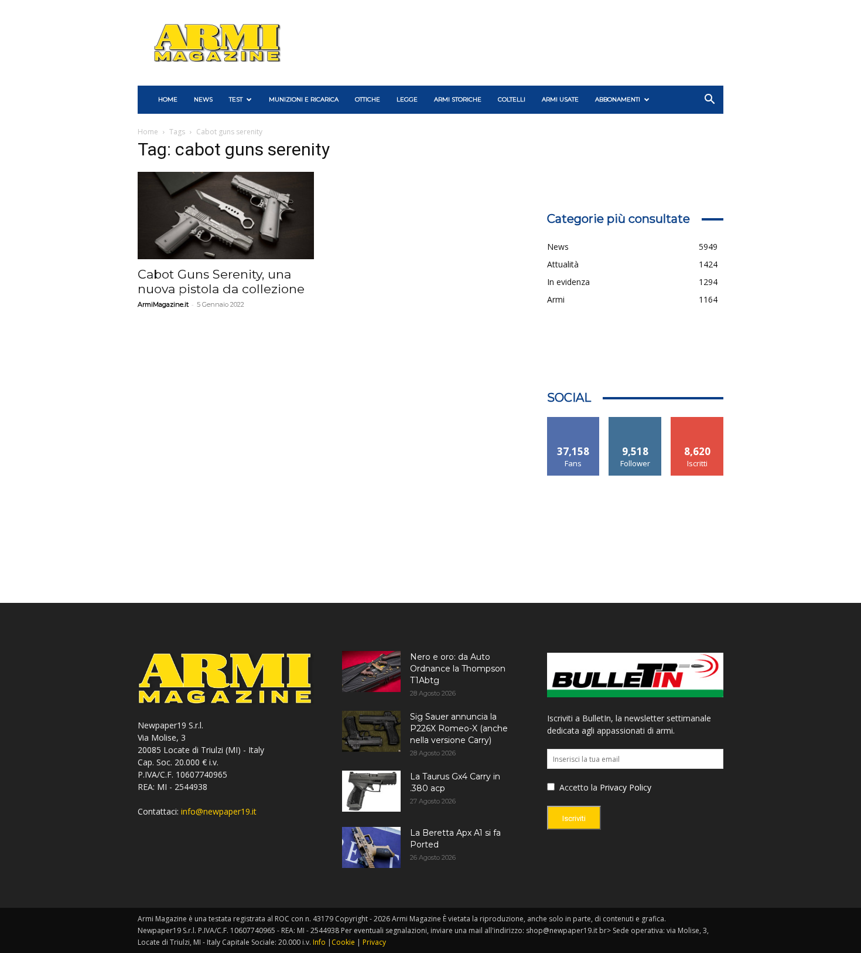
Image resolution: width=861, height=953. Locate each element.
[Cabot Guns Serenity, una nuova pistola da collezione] (226, 215)
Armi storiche (457, 99)
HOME (167, 99)
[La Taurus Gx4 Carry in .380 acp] (371, 791)
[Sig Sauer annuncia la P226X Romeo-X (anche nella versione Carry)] (371, 731)
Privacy (374, 942)
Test (235, 99)
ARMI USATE (560, 99)
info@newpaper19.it (219, 811)
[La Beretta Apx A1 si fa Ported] (371, 847)
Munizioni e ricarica (304, 99)
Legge (407, 99)
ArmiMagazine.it (163, 304)
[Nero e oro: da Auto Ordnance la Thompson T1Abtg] (371, 671)
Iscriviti (697, 421)
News (203, 99)
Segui (635, 421)
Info (319, 942)
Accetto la (577, 787)
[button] (709, 100)
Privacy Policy (625, 787)
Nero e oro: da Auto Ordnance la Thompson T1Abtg (457, 669)
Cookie (343, 942)
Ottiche (367, 99)
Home (148, 132)
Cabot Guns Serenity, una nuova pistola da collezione (221, 281)
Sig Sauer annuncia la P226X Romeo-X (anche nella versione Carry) (459, 728)
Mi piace (573, 421)
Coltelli (511, 99)
